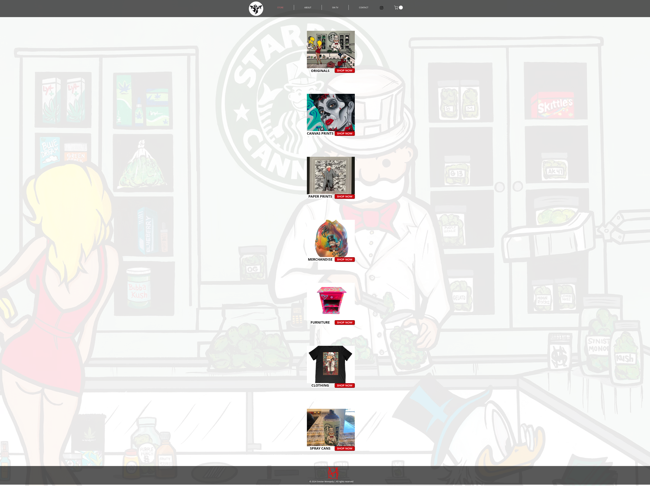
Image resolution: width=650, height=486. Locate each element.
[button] (399, 7)
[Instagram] (381, 8)
